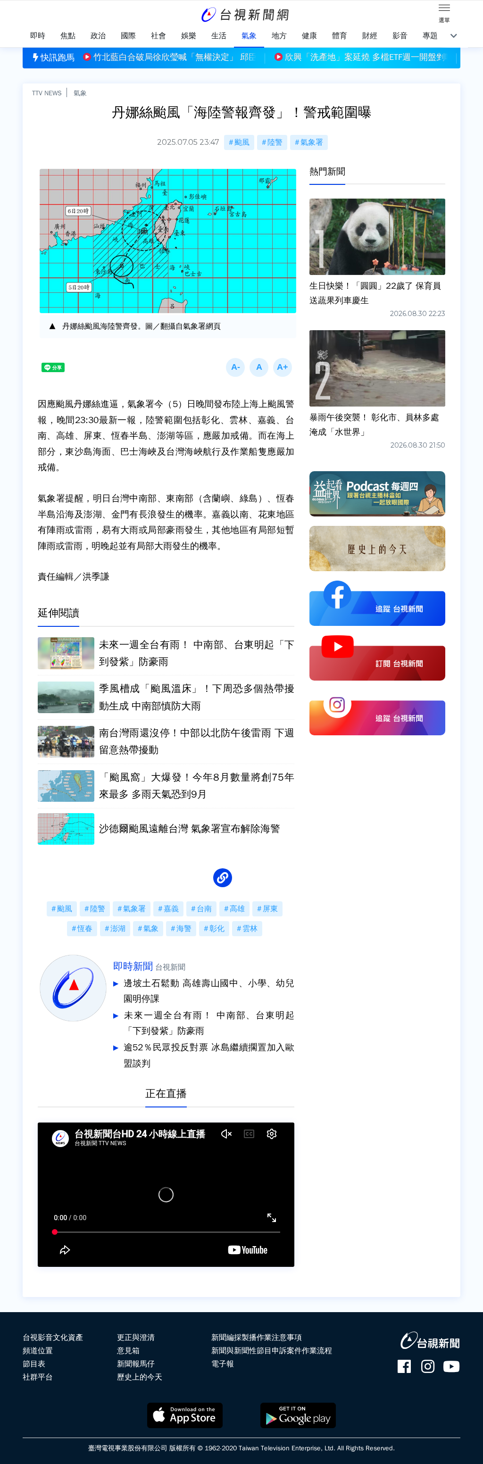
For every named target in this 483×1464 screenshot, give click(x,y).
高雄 (237, 909)
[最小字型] (235, 367)
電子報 (222, 1364)
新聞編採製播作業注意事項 (256, 1337)
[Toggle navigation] (444, 9)
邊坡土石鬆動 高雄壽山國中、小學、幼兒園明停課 (209, 991)
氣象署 (311, 142)
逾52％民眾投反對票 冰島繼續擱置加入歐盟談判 (209, 1055)
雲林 (250, 928)
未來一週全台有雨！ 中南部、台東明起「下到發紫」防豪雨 (209, 1023)
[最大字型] (282, 367)
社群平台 (38, 1377)
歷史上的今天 (139, 1377)
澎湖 (117, 928)
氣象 (80, 93)
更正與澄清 (136, 1337)
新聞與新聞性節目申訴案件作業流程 (271, 1351)
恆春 (84, 928)
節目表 (34, 1364)
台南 (204, 909)
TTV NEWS (47, 93)
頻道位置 (38, 1351)
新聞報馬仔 (136, 1364)
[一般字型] (259, 367)
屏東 (270, 909)
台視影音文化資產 (53, 1337)
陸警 (275, 142)
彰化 (217, 928)
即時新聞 (133, 966)
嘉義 (171, 909)
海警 (184, 928)
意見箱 (128, 1351)
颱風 (242, 142)
